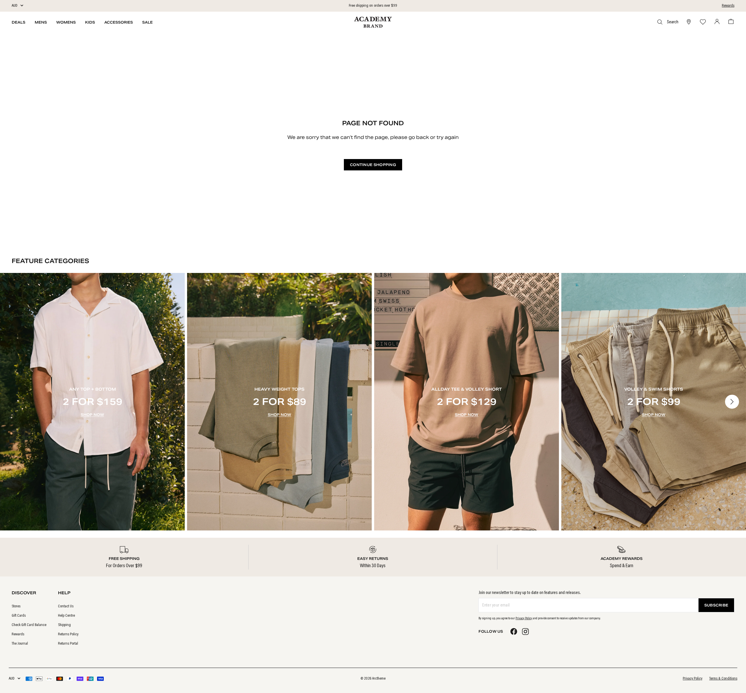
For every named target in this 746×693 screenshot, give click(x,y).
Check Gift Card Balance (29, 625)
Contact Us (65, 606)
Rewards (728, 6)
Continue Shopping (373, 165)
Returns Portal (68, 644)
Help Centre (66, 616)
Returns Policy (68, 634)
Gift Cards (19, 616)
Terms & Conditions (723, 679)
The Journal (20, 644)
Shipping (64, 625)
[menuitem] (29, 606)
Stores (16, 606)
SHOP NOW (92, 414)
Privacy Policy (523, 618)
